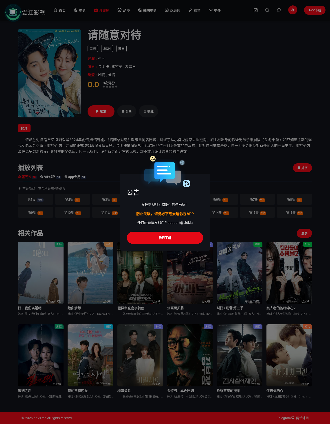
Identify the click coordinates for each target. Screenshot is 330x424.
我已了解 (165, 238)
